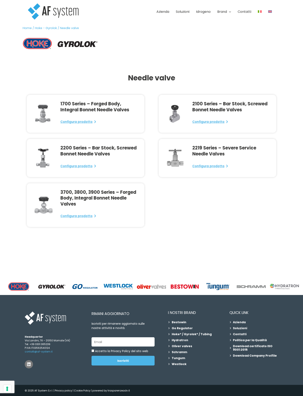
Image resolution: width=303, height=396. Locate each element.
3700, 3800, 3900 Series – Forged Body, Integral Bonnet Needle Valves (98, 198)
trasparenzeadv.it (119, 390)
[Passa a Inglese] (270, 12)
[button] (229, 12)
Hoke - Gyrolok (46, 28)
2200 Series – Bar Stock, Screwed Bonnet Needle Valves (98, 151)
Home (27, 28)
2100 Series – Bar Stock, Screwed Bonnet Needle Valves (230, 107)
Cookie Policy (82, 390)
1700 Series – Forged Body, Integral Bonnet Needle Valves (94, 107)
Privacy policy (63, 390)
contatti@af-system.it (39, 351)
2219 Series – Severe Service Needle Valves (224, 151)
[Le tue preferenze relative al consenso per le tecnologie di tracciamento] (7, 389)
